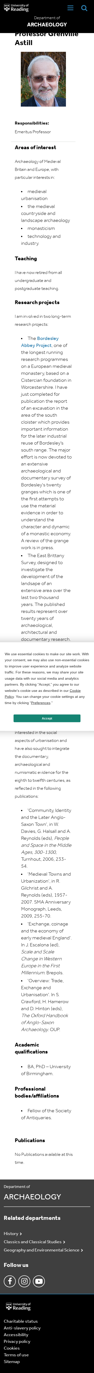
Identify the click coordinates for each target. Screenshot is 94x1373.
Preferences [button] (40, 703)
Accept (47, 718)
